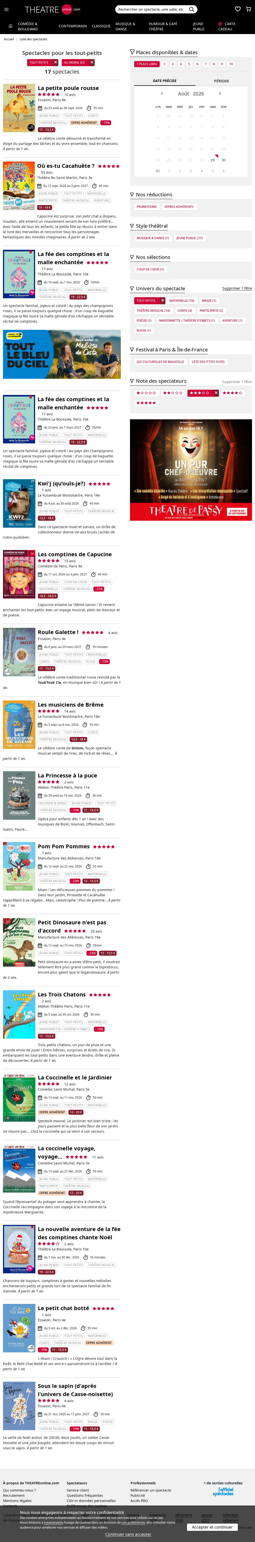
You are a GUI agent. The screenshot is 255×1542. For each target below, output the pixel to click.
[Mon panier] (248, 9)
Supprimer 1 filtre (237, 288)
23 (224, 149)
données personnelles (97, 1500)
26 (180, 160)
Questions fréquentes (85, 1495)
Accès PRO (139, 1500)
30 (191, 116)
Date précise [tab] (165, 80)
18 (169, 149)
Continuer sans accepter (128, 1534)
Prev (162, 93)
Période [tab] (221, 81)
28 (169, 116)
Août (183, 93)
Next (220, 93)
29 (180, 116)
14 (202, 138)
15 (213, 138)
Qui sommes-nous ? (19, 1490)
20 (191, 149)
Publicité (137, 1495)
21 (202, 149)
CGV (70, 1500)
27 (158, 116)
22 (213, 149)
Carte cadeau (227, 26)
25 (169, 160)
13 (191, 138)
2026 (198, 93)
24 (158, 160)
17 (158, 149)
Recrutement (14, 1495)
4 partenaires (53, 1522)
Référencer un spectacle (150, 1490)
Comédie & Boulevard (28, 26)
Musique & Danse (125, 26)
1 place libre (147, 64)
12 (180, 138)
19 (180, 149)
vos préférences (133, 1522)
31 (202, 116)
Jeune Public (199, 26)
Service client (78, 1490)
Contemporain (73, 26)
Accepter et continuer (212, 1527)
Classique (101, 26)
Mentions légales (17, 1500)
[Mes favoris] (238, 9)
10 (231, 64)
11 (169, 138)
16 (224, 138)
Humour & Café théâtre (163, 26)
